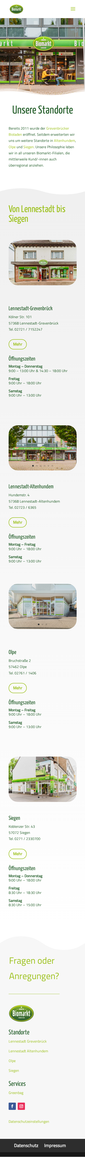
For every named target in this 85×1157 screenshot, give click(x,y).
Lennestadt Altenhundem (28, 1051)
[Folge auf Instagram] (21, 1106)
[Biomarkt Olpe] (43, 627)
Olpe (12, 147)
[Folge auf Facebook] (12, 1106)
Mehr (17, 344)
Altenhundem (64, 140)
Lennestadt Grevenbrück (28, 1041)
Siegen (28, 147)
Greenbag (16, 1092)
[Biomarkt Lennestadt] (43, 469)
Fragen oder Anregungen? (34, 968)
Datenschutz (26, 1145)
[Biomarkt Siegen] (43, 800)
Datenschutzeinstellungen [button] (29, 1121)
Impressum (55, 1145)
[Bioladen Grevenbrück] (43, 284)
